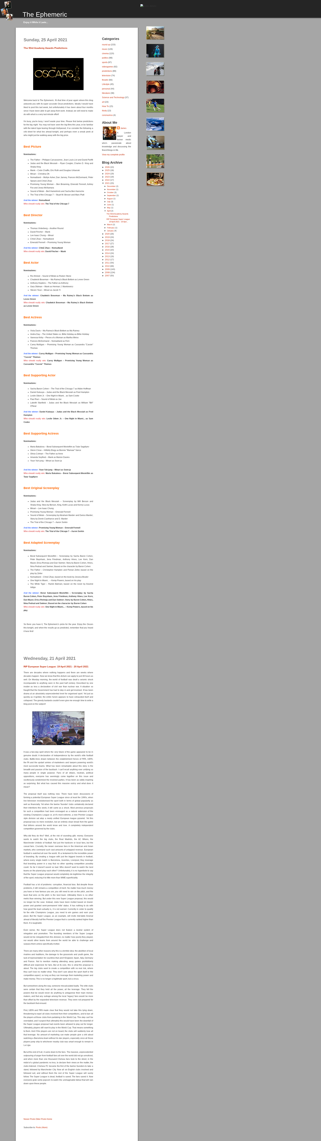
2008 (107, 272)
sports (105, 62)
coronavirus (107, 115)
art (103, 102)
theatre (105, 80)
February (111, 228)
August (110, 199)
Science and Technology (113, 97)
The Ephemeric (45, 14)
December (111, 186)
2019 (107, 237)
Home (49, 1119)
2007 (107, 276)
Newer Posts (29, 1119)
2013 (107, 256)
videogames (107, 67)
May (109, 208)
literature (106, 93)
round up (106, 44)
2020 (107, 234)
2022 (107, 180)
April (109, 211)
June (109, 205)
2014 (107, 253)
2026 (107, 167)
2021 (107, 183)
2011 (107, 263)
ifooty (104, 111)
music (104, 49)
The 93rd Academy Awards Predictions (45, 48)
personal (106, 89)
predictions (107, 71)
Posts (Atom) (41, 1127)
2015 (107, 250)
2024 (107, 174)
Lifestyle (106, 84)
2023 (107, 177)
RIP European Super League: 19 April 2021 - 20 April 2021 (56, 666)
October (110, 192)
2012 (107, 259)
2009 (107, 269)
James (123, 128)
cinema (105, 53)
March (110, 225)
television (106, 75)
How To (105, 106)
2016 (107, 247)
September (111, 195)
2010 (107, 266)
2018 (107, 240)
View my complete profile (113, 154)
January (110, 231)
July (109, 202)
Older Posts (41, 1119)
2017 (107, 243)
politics (105, 58)
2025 (107, 170)
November (111, 189)
